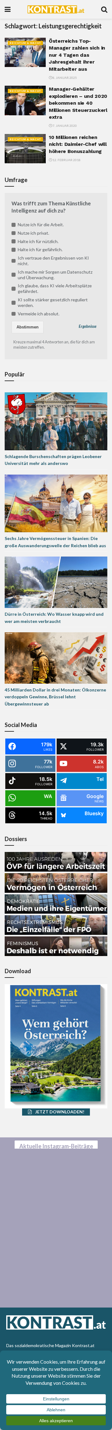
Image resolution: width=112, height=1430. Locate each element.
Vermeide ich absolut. (38, 313)
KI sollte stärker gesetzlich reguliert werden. (53, 302)
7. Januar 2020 (64, 125)
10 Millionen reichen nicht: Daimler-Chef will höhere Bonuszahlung (77, 144)
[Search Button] (104, 9)
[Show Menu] (8, 9)
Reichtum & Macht (25, 43)
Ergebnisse (87, 326)
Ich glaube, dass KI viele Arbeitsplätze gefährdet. (55, 288)
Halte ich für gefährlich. (40, 249)
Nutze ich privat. (33, 233)
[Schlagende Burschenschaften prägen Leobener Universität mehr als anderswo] (56, 420)
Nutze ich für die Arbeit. (41, 224)
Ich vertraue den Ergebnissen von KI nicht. (53, 260)
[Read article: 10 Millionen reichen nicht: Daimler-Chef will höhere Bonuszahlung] (25, 148)
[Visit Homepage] (56, 9)
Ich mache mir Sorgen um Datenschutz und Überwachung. (55, 274)
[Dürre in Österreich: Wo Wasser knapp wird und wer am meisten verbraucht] (56, 581)
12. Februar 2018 (66, 160)
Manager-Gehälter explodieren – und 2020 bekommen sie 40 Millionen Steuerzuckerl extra (78, 103)
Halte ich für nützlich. (38, 241)
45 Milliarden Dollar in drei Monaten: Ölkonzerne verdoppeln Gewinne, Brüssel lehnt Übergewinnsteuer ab (55, 696)
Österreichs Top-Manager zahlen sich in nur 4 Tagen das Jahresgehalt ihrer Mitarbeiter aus (77, 55)
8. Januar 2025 (64, 77)
